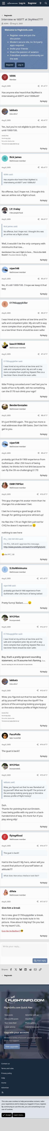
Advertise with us (32, 1015)
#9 (42, 453)
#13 (42, 690)
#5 (42, 278)
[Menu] (4, 3)
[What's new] (40, 3)
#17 (42, 901)
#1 (42, 86)
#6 (42, 313)
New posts (9, 1015)
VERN (6, 23)
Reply (44, 101)
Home (3, 1083)
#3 (42, 167)
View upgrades (11, 1046)
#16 (42, 846)
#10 (42, 494)
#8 (42, 415)
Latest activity (10, 1027)
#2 (42, 120)
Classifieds (29, 1019)
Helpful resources (32, 1027)
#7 (42, 354)
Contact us (5, 1063)
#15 (42, 775)
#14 (42, 744)
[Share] (38, 86)
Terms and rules (7, 1068)
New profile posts (11, 1019)
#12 (42, 627)
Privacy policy (6, 1073)
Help (3, 1078)
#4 (42, 219)
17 (46, 86)
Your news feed (10, 1023)
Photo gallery (30, 1023)
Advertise (5, 1087)
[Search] (45, 3)
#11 (42, 578)
